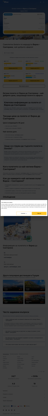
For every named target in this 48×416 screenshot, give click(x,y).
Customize (23, 213)
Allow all (39, 213)
